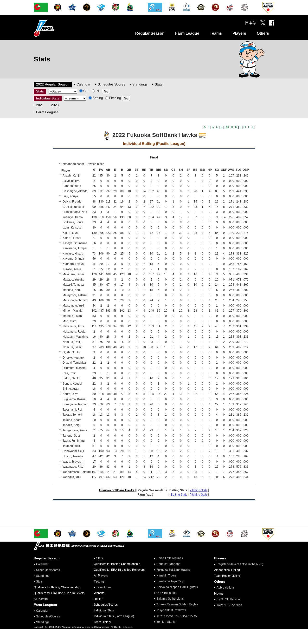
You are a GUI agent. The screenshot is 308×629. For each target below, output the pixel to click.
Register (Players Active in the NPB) (241, 564)
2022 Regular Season (52, 84)
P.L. (98, 91)
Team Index (103, 587)
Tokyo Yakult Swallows (171, 610)
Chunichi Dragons (168, 564)
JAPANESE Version (229, 605)
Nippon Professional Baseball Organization (56, 28)
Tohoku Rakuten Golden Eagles (177, 604)
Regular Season (150, 33)
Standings (140, 84)
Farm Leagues (47, 112)
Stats (158, 84)
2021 (40, 105)
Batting (97, 98)
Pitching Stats (198, 490)
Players (239, 33)
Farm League (187, 33)
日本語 (251, 23)
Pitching (115, 98)
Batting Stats (179, 494)
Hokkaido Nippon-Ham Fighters (177, 587)
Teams (216, 33)
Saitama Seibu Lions (170, 598)
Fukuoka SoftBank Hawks (117, 490)
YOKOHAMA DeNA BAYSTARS (176, 616)
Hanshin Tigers (166, 575)
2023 (55, 105)
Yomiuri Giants (165, 621)
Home (219, 593)
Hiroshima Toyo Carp (170, 581)
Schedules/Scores (111, 84)
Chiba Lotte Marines (169, 558)
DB (227, 127)
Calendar (83, 84)
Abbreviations (226, 587)
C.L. (86, 91)
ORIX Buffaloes (166, 593)
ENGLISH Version (228, 599)
